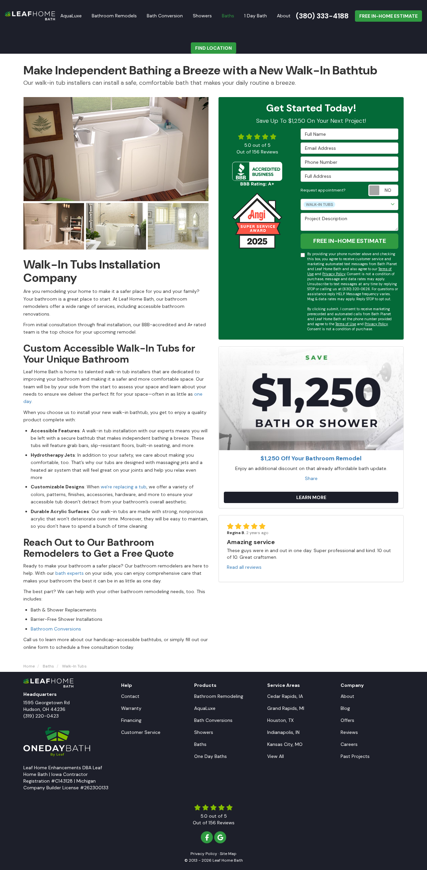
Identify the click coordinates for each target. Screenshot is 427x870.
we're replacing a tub (123, 487)
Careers (349, 744)
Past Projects (355, 756)
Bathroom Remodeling (218, 696)
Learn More (311, 497)
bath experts (69, 573)
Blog (345, 708)
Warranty (131, 708)
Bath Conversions (213, 720)
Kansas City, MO (285, 744)
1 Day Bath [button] (255, 16)
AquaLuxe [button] (71, 16)
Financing (131, 720)
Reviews (349, 732)
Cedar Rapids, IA (285, 696)
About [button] (284, 16)
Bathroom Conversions (56, 629)
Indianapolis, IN (283, 732)
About (347, 696)
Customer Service (140, 732)
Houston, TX (280, 720)
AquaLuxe (205, 708)
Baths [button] (228, 16)
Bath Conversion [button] (165, 16)
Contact (130, 696)
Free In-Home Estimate (388, 16)
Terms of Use (345, 324)
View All (275, 756)
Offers (347, 720)
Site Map (228, 853)
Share (311, 478)
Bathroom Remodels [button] (114, 16)
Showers (203, 732)
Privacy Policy (333, 274)
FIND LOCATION (213, 48)
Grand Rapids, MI (285, 708)
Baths (200, 744)
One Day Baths (210, 756)
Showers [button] (202, 16)
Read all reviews (244, 567)
